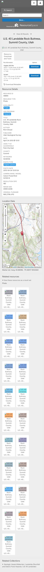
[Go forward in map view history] (5, 237)
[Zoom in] (5, 206)
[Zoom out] (5, 229)
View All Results (22, 34)
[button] (22, 233)
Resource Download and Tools (8, 56)
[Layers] (37, 207)
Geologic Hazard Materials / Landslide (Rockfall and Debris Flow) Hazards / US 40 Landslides (21, 565)
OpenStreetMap (29, 267)
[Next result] (31, 34)
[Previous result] (14, 34)
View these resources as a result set (17, 280)
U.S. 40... (7, 307)
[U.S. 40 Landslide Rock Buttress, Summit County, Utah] (22, 49)
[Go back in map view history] (5, 240)
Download (35, 66)
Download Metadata (13, 84)
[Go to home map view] (5, 234)
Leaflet (14, 267)
